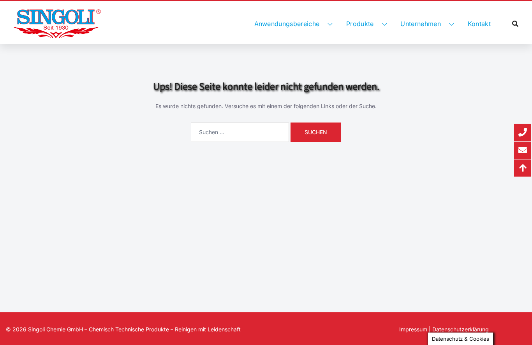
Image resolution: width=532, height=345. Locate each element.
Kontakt (479, 24)
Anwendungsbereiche (287, 24)
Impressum (413, 329)
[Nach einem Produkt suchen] (515, 24)
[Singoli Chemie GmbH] (57, 23)
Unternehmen (420, 24)
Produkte (360, 24)
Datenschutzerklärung (460, 329)
